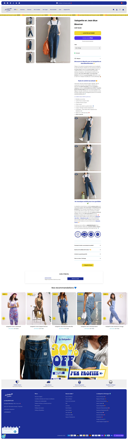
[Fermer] (21, 406)
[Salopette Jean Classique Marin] (89, 308)
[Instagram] (4, 3)
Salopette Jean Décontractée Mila (64, 326)
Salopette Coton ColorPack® (13, 326)
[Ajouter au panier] (3, 318)
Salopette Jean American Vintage (114, 326)
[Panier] (123, 9)
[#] (64, 357)
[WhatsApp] (19, 3)
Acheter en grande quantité (80, 254)
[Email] (16, 3)
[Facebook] (7, 3)
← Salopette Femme (87, 265)
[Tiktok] (13, 3)
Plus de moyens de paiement (87, 41)
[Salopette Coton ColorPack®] (13, 308)
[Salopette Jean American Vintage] (114, 308)
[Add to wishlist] (24, 294)
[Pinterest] (10, 3)
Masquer (78, 58)
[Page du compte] (116, 9)
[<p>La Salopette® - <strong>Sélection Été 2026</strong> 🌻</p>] (64, 3)
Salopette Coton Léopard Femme (38, 326)
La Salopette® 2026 (61, 435)
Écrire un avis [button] (75, 278)
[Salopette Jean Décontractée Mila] (64, 308)
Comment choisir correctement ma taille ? (84, 245)
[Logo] (8, 9)
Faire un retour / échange (80, 258)
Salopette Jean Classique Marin (89, 326)
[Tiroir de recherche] (113, 9)
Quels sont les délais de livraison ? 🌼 (82, 249)
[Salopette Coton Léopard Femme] (39, 308)
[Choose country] (122, 3)
